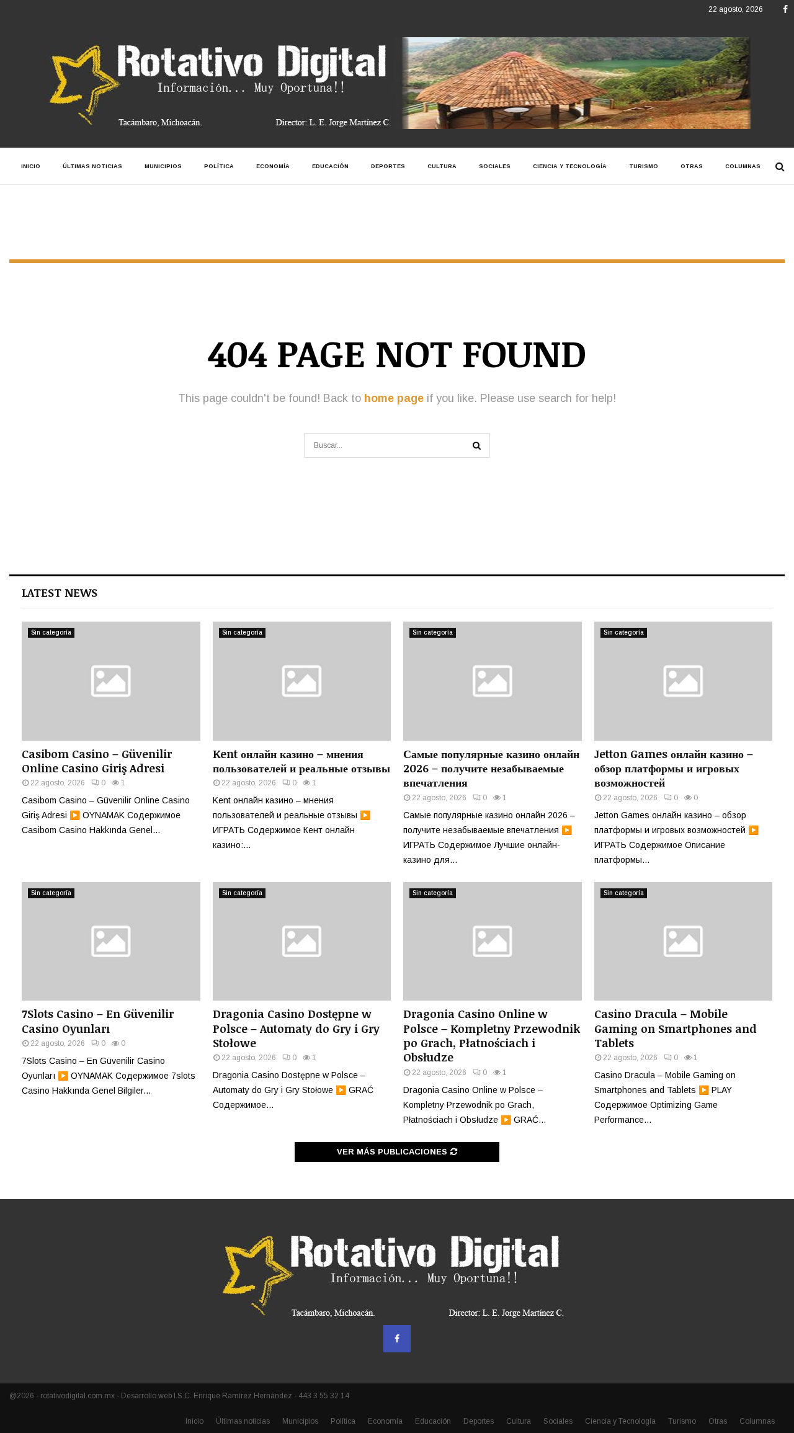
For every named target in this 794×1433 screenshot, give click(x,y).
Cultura (442, 166)
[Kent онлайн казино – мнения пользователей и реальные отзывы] (302, 681)
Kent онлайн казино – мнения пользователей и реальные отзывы (301, 760)
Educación (330, 166)
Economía (273, 166)
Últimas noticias (92, 166)
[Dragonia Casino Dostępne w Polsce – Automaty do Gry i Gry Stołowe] (302, 941)
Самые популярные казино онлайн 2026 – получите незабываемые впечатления (491, 768)
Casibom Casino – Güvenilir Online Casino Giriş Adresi (97, 760)
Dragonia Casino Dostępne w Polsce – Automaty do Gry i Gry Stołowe (296, 1028)
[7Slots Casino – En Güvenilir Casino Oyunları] (111, 941)
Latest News (59, 592)
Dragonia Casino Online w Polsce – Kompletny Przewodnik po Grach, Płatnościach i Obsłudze (491, 1035)
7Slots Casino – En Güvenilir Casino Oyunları (98, 1020)
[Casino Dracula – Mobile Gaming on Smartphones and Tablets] (683, 941)
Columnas (743, 166)
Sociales (495, 166)
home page (394, 398)
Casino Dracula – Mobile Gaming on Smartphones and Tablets (675, 1028)
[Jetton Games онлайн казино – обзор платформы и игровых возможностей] (683, 681)
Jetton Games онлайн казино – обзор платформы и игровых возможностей (673, 768)
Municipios (163, 166)
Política (219, 166)
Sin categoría (51, 632)
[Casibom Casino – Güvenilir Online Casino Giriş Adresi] (111, 681)
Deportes (388, 166)
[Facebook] (397, 1338)
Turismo (643, 166)
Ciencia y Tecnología (570, 166)
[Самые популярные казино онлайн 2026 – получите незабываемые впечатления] (492, 681)
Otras (691, 166)
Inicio (30, 166)
